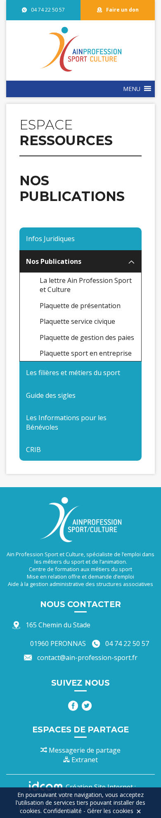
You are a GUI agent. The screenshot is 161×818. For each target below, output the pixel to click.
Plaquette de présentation (80, 305)
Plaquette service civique (77, 321)
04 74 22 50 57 (48, 9)
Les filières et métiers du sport (73, 372)
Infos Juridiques (50, 238)
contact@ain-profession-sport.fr (87, 657)
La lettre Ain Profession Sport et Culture (86, 285)
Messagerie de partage (84, 750)
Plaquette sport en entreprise (86, 353)
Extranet (84, 759)
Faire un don (122, 9)
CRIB (33, 449)
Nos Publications (53, 261)
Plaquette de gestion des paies (87, 337)
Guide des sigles (51, 395)
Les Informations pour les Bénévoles (66, 422)
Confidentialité (62, 811)
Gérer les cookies (110, 811)
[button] (131, 89)
